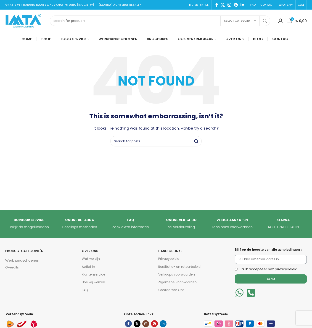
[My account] (280, 20)
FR (201, 5)
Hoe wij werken (93, 282)
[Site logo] (25, 20)
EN (196, 5)
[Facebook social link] (216, 4)
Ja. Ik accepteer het (268, 269)
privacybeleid (286, 269)
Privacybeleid (168, 258)
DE (207, 5)
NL (191, 5)
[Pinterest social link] (236, 4)
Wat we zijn (91, 258)
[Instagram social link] (229, 4)
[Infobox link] (29, 224)
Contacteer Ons (171, 290)
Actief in (88, 266)
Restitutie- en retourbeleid (179, 266)
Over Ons (90, 251)
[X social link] (222, 4)
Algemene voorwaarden (177, 282)
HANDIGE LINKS (170, 251)
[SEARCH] (265, 21)
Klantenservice (93, 274)
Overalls (12, 267)
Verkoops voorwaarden (176, 274)
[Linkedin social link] (242, 4)
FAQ (85, 290)
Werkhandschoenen (22, 260)
